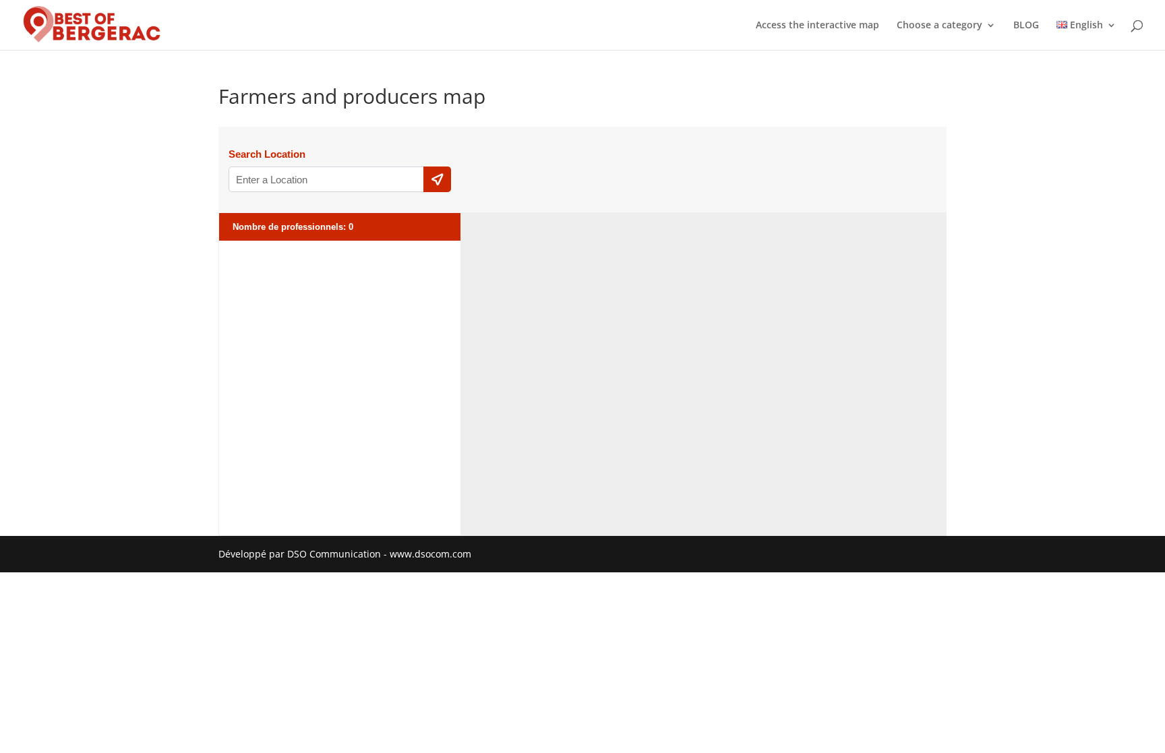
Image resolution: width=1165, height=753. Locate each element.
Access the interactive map (817, 25)
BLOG (1026, 25)
